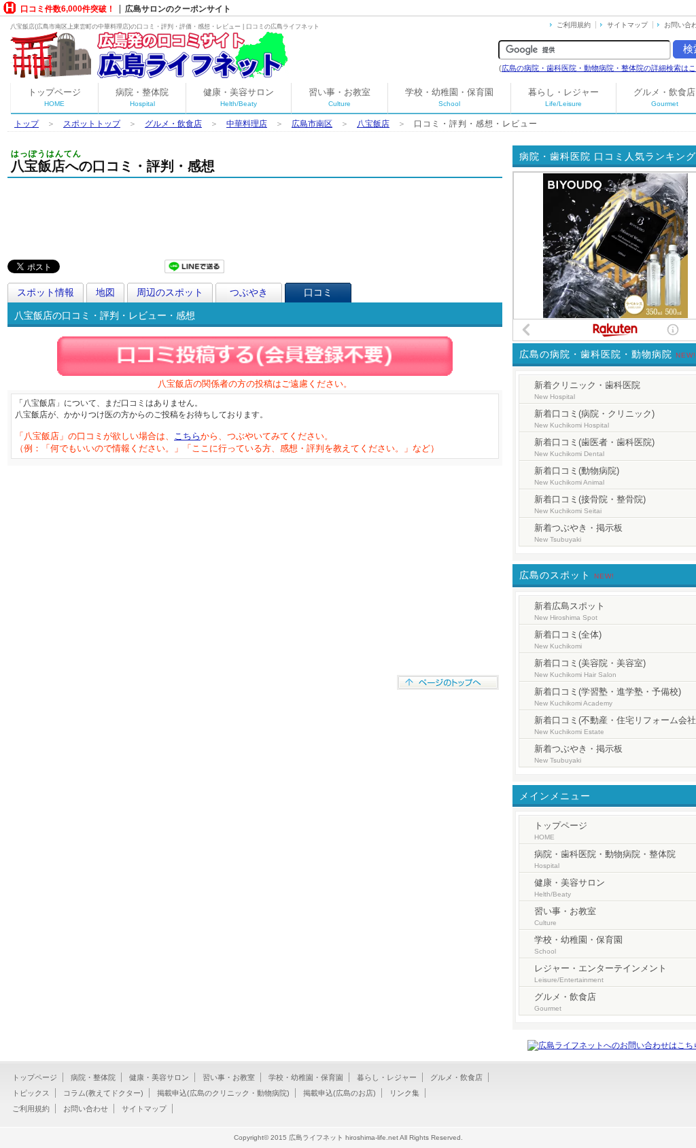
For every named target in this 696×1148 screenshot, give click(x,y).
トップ (26, 123)
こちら (187, 436)
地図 (105, 292)
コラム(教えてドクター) (103, 1093)
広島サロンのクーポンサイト (178, 9)
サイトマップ (627, 25)
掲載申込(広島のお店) (339, 1093)
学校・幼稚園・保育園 (449, 97)
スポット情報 (45, 292)
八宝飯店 (373, 123)
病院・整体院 (142, 97)
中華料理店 (246, 123)
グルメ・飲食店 (173, 123)
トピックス (31, 1093)
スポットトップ (91, 123)
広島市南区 (312, 123)
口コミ (318, 292)
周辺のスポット (170, 292)
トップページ (54, 97)
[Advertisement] (254, 215)
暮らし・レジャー (563, 97)
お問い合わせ (85, 1108)
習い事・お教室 (339, 97)
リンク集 (404, 1093)
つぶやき (249, 292)
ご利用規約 (574, 25)
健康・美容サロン (238, 97)
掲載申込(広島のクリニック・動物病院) (223, 1093)
